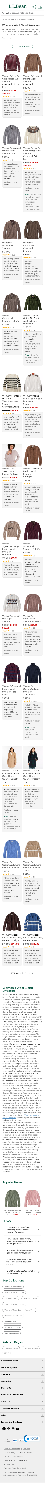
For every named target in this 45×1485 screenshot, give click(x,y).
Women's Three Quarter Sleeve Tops (19, 1310)
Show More (7, 1353)
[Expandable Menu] (3, 6)
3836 (35, 701)
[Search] (4, 13)
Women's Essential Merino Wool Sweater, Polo (11, 151)
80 (34, 785)
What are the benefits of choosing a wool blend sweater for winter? (18, 1229)
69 (13, 561)
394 (13, 96)
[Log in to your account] (34, 7)
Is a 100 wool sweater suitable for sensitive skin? (21, 1272)
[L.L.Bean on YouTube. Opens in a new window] (17, 1428)
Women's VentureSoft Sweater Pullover (32, 619)
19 (34, 877)
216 (34, 91)
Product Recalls (25, 1453)
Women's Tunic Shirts (13, 1287)
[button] (32, 973)
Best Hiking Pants (11, 1333)
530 (13, 255)
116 (13, 631)
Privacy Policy (9, 1453)
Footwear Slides (11, 1348)
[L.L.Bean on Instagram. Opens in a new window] (13, 1428)
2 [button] (29, 973)
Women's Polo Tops (12, 1322)
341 (34, 258)
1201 (13, 785)
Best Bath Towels (30, 1298)
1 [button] (25, 973)
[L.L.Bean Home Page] (21, 7)
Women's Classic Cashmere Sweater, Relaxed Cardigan (12, 938)
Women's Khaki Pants (13, 1316)
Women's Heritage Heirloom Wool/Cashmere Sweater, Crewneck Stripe (11, 401)
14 (13, 413)
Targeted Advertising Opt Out (16, 1468)
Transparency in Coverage (14, 1460)
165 (13, 480)
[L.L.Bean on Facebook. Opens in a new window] (4, 1428)
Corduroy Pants (10, 1298)
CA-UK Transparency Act (14, 1456)
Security (26, 1449)
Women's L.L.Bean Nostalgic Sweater (11, 619)
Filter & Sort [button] (24, 46)
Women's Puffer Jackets (14, 1292)
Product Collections (12, 1449)
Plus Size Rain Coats (12, 1327)
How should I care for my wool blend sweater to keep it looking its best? (21, 1241)
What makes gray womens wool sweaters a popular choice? (19, 1262)
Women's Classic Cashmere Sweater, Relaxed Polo (33, 938)
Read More (6, 38)
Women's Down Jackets (14, 1304)
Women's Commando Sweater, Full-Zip (10, 318)
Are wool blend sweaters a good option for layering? (19, 1251)
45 (34, 411)
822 (34, 168)
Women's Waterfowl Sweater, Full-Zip (31, 546)
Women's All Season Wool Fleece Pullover (10, 471)
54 (34, 330)
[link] (13, 1198)
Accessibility (9, 1464)
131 (13, 874)
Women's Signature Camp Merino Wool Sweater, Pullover (10, 549)
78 (34, 556)
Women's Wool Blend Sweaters (22, 20)
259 (34, 483)
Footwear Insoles (31, 1348)
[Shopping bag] (40, 7)
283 (13, 327)
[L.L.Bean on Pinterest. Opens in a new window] (8, 1428)
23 (34, 628)
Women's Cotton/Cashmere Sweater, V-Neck (11, 865)
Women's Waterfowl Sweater (7, 245)
